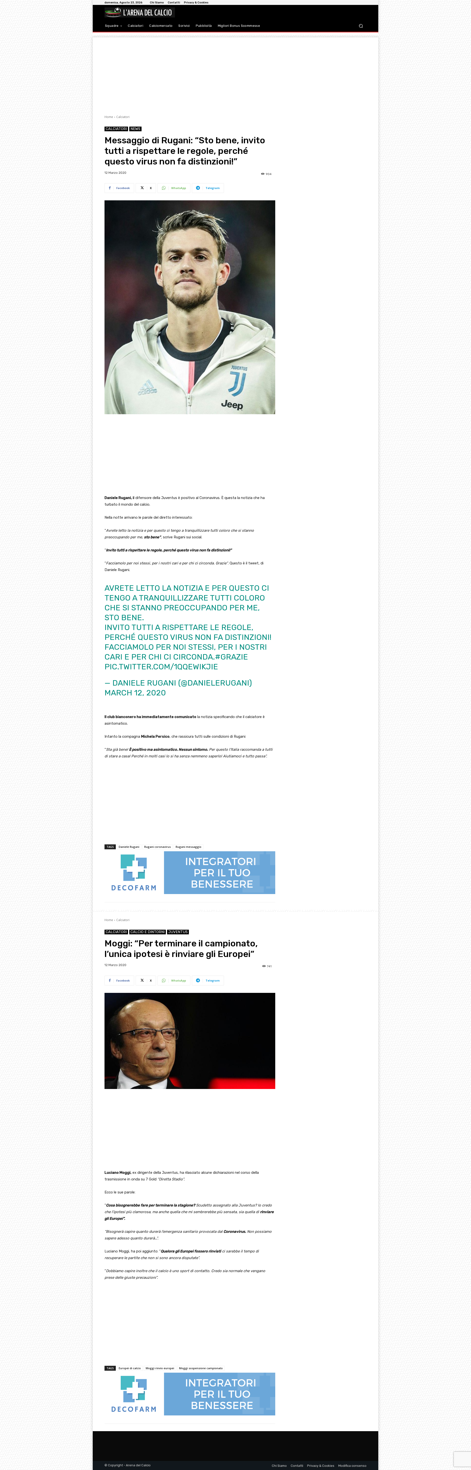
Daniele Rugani (129, 847)
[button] (360, 26)
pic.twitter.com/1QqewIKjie (161, 666)
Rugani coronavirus (157, 847)
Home (109, 117)
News (135, 129)
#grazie (231, 657)
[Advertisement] (235, 71)
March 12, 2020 (135, 692)
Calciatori (123, 117)
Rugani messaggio (188, 847)
